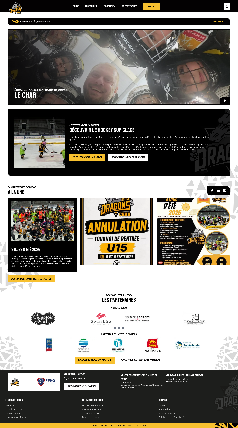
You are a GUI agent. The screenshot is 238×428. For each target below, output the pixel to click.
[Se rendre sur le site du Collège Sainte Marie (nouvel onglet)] (188, 345)
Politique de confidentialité (171, 417)
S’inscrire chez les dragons (128, 157)
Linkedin (218, 190)
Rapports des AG (13, 413)
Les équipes (91, 6)
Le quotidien (109, 6)
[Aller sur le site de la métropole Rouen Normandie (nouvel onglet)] (84, 345)
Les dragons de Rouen (15, 417)
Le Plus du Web (139, 425)
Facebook (212, 190)
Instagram (225, 190)
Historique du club (14, 409)
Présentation (11, 405)
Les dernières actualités (93, 405)
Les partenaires (129, 6)
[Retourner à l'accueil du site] (16, 7)
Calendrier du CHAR (91, 409)
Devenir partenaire (90, 417)
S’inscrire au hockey (91, 413)
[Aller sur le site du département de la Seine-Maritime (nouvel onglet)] (119, 345)
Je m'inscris (219, 21)
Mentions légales (167, 413)
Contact (152, 6)
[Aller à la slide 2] (119, 328)
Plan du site (164, 409)
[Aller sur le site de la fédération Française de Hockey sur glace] (46, 382)
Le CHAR (75, 6)
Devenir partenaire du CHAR (94, 360)
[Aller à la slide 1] (115, 328)
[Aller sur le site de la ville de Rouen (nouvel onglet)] (50, 345)
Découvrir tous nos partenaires (140, 360)
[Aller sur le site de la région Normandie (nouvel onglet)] (153, 345)
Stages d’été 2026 (25, 249)
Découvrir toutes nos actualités (31, 278)
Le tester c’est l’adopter (87, 157)
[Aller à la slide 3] (123, 328)
